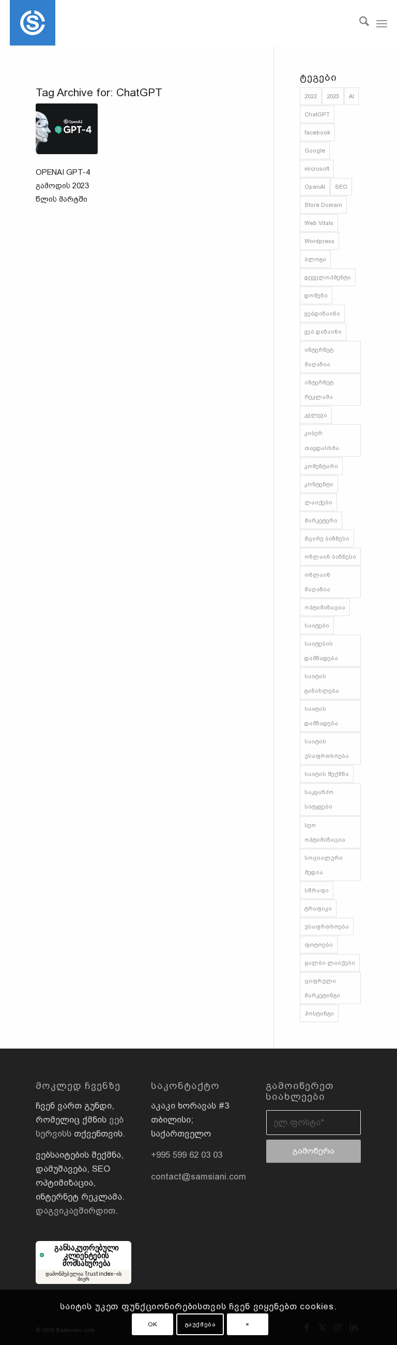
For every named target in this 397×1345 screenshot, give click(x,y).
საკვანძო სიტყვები (318, 799)
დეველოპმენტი (327, 277)
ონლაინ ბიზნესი (330, 557)
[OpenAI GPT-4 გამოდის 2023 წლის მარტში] (67, 128)
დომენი (316, 295)
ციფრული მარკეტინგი (322, 988)
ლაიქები (318, 502)
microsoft (316, 169)
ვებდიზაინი (322, 313)
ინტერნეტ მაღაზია (318, 357)
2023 (333, 96)
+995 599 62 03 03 (186, 1155)
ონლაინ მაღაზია (317, 582)
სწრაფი (316, 890)
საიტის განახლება (321, 683)
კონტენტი (318, 484)
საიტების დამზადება (321, 650)
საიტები (316, 625)
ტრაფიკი (318, 908)
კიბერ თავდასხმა (321, 440)
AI (351, 96)
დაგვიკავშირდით (75, 1211)
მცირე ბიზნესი (326, 538)
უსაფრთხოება (326, 926)
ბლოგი (315, 259)
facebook (317, 132)
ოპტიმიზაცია (324, 607)
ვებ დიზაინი (323, 331)
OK (152, 1324)
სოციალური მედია (323, 865)
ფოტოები (318, 945)
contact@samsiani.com (198, 1177)
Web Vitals (318, 223)
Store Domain (323, 205)
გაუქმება (200, 1324)
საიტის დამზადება (321, 716)
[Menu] (381, 23)
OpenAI (314, 187)
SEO (341, 187)
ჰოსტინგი (319, 1013)
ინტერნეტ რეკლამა (318, 389)
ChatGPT (317, 114)
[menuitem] (359, 23)
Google (314, 150)
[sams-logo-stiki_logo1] (32, 23)
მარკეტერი (321, 520)
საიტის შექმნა (326, 774)
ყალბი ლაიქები (329, 963)
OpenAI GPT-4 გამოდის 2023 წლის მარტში (63, 185)
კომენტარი (321, 466)
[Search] (359, 23)
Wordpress (319, 241)
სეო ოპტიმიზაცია (324, 832)
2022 (310, 96)
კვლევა (315, 415)
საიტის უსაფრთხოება (326, 748)
